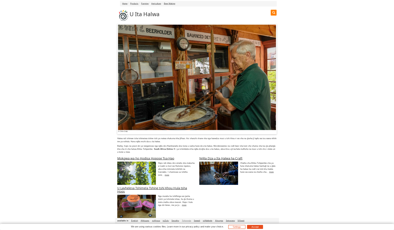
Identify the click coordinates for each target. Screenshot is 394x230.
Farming (145, 3)
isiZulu (166, 221)
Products (134, 3)
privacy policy (193, 226)
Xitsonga (219, 221)
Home (124, 3)
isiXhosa (156, 221)
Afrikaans (145, 221)
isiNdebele (207, 221)
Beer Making (169, 3)
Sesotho (175, 221)
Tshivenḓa (186, 221)
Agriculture (156, 3)
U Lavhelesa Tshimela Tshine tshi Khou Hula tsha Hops (152, 189)
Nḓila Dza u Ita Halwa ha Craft (220, 158)
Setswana (230, 221)
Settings (237, 227)
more (167, 175)
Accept (255, 227)
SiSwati (240, 221)
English (134, 221)
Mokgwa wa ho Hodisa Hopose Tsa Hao (145, 158)
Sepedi (197, 221)
